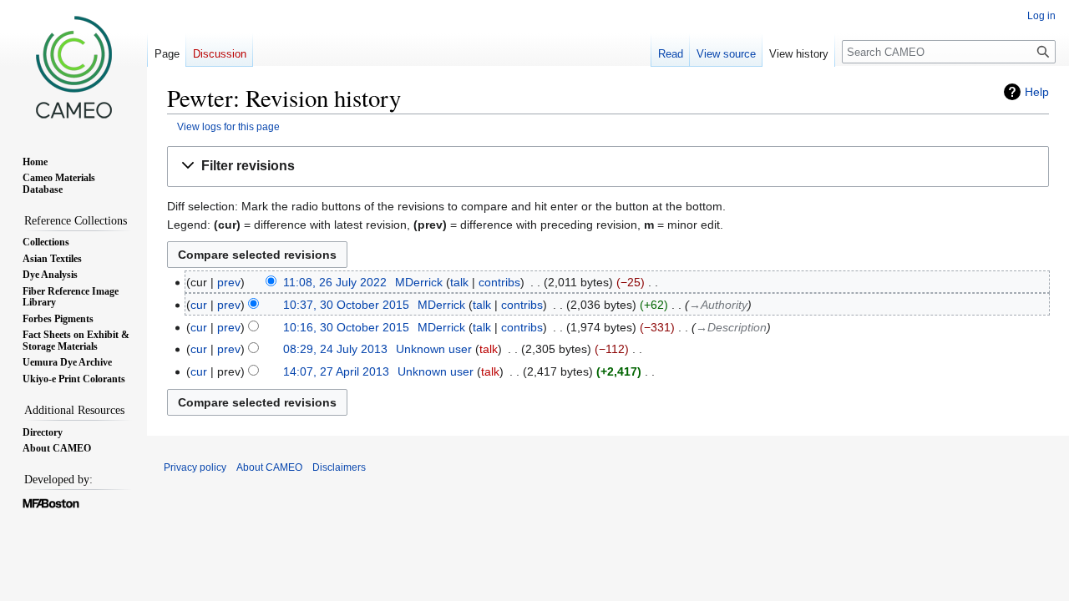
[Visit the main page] (73, 67)
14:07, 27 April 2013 (336, 371)
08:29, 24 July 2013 (335, 349)
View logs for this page (228, 126)
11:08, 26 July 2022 (335, 282)
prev (229, 282)
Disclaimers (339, 467)
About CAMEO (269, 467)
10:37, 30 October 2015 (346, 304)
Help (1037, 91)
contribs (499, 282)
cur (198, 304)
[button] (608, 166)
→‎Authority (718, 304)
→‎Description (731, 327)
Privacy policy (195, 467)
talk (459, 282)
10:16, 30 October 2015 (346, 327)
